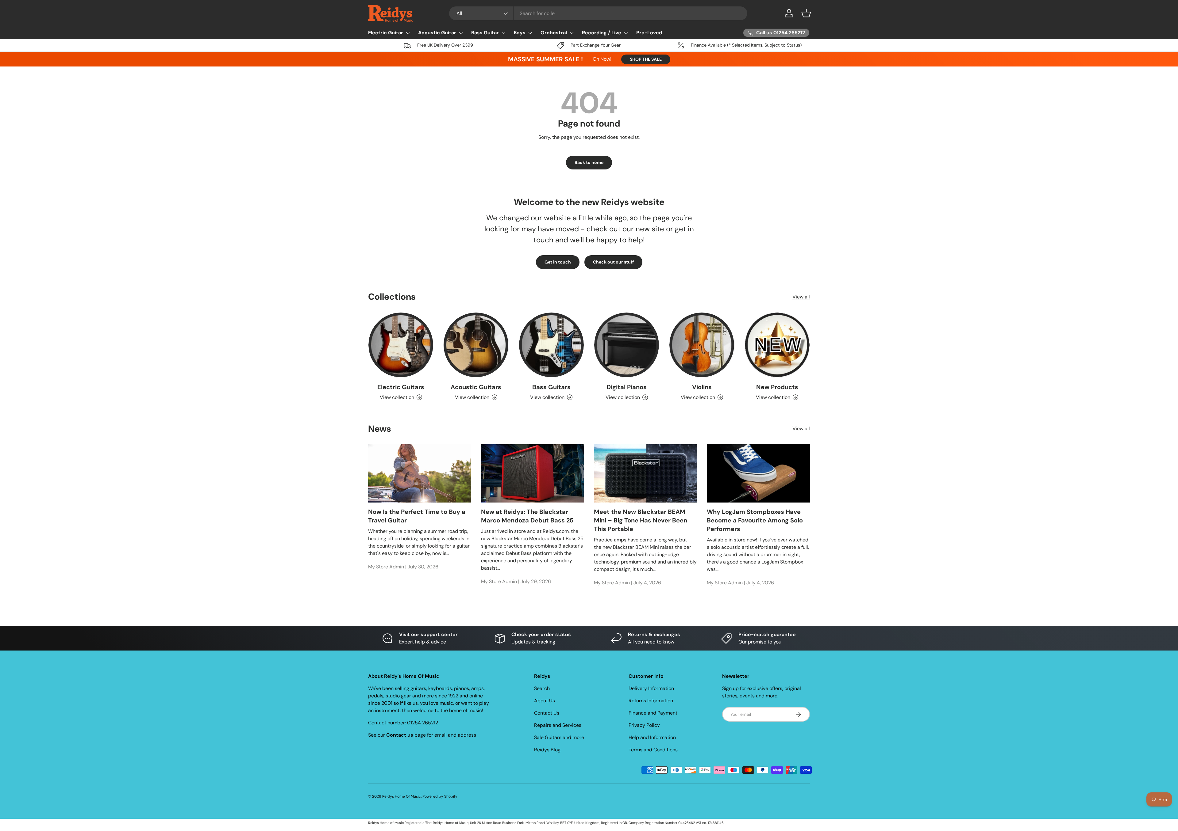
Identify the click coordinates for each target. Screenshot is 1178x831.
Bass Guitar (485, 32)
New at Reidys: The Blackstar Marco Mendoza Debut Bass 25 (527, 516)
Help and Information (652, 737)
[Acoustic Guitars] (476, 345)
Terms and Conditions (653, 749)
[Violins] (701, 345)
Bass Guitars (551, 387)
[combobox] (598, 13)
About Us (544, 700)
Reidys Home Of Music (401, 796)
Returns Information (651, 700)
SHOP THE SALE (646, 59)
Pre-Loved (649, 32)
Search (542, 688)
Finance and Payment (653, 713)
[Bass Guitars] (551, 345)
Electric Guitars (400, 387)
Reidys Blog (547, 749)
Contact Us (546, 713)
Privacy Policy (644, 725)
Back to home (589, 162)
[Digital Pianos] (626, 345)
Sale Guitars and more (559, 737)
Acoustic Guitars (476, 387)
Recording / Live (601, 32)
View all (801, 297)
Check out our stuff (613, 262)
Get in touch (558, 262)
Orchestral (554, 32)
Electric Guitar (385, 32)
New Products (777, 387)
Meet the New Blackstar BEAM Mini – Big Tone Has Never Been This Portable (640, 520)
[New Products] (777, 345)
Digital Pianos (626, 387)
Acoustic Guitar (437, 32)
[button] (806, 13)
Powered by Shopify (439, 796)
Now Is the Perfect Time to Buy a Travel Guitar (416, 516)
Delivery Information (651, 688)
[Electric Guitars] (400, 345)
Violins (702, 387)
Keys (519, 32)
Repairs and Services (557, 725)
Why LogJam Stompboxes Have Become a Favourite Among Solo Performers (755, 520)
